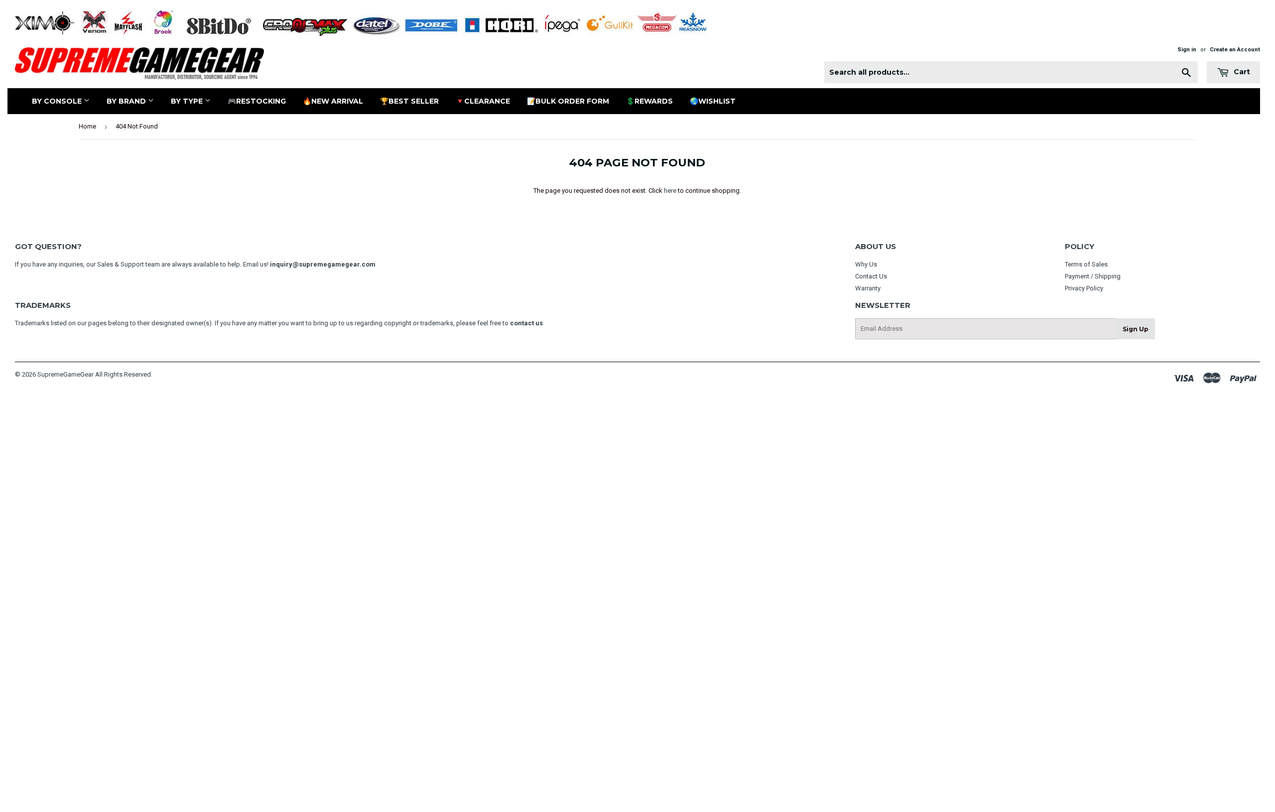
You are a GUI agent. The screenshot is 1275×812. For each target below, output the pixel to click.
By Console (58, 101)
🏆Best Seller (409, 101)
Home (87, 126)
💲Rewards (649, 101)
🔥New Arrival (333, 101)
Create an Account (1235, 49)
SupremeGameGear (65, 374)
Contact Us (871, 276)
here (670, 190)
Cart (1241, 71)
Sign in (1186, 49)
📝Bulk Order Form (568, 101)
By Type (188, 101)
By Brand (127, 101)
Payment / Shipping (1093, 276)
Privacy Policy (1084, 288)
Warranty (868, 288)
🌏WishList (713, 101)
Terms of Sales (1086, 264)
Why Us (866, 264)
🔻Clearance (483, 101)
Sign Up (1135, 329)
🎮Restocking (257, 101)
